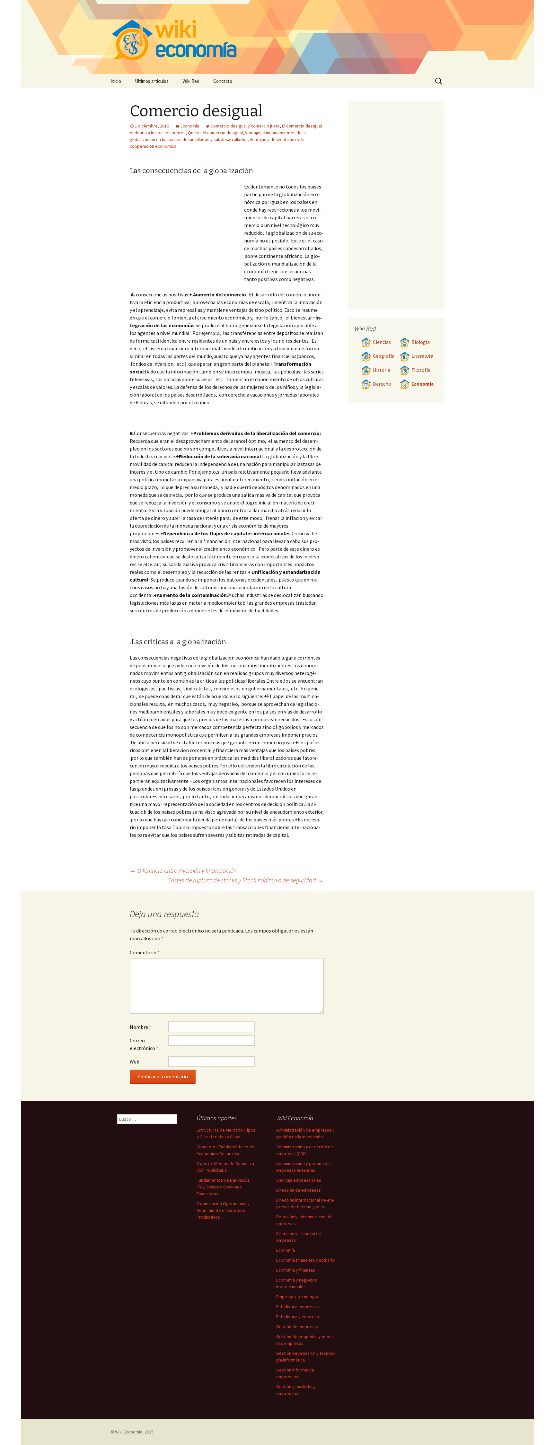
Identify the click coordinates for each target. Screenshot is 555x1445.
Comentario (145, 952)
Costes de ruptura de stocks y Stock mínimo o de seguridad (245, 880)
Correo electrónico (144, 1044)
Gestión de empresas (297, 1326)
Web (134, 1061)
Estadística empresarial (299, 1306)
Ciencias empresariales (298, 1180)
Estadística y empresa (297, 1316)
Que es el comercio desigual (215, 133)
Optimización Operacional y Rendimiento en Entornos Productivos (223, 1210)
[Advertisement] (187, 231)
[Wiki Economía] (277, 37)
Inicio (115, 81)
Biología (420, 342)
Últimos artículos (152, 81)
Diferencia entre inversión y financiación (183, 870)
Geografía (383, 356)
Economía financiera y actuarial (305, 1260)
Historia (381, 370)
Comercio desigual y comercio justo (245, 126)
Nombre (140, 1027)
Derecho (382, 384)
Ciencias (382, 342)
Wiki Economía (128, 1432)
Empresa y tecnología (297, 1297)
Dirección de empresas (298, 1190)
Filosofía (420, 370)
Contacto (222, 81)
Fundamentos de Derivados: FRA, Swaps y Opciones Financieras (224, 1186)
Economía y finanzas (295, 1270)
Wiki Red (190, 81)
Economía (190, 126)
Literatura (422, 356)
